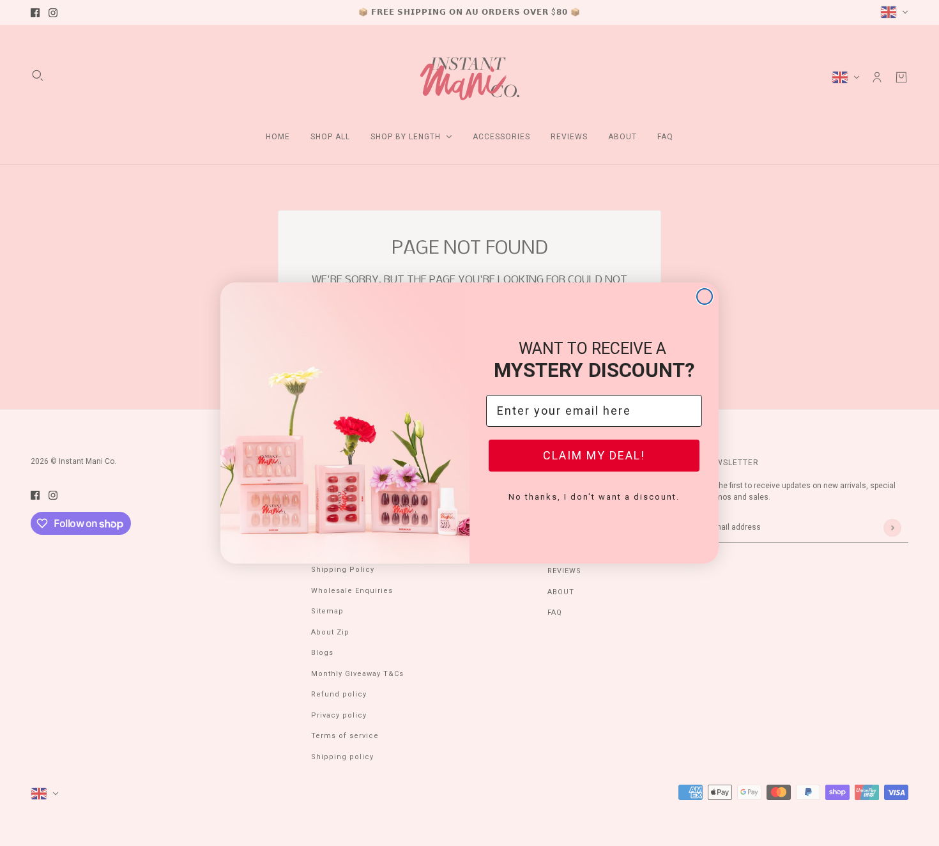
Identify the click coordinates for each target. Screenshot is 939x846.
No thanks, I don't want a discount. (594, 497)
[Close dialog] (704, 296)
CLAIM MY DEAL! (594, 455)
